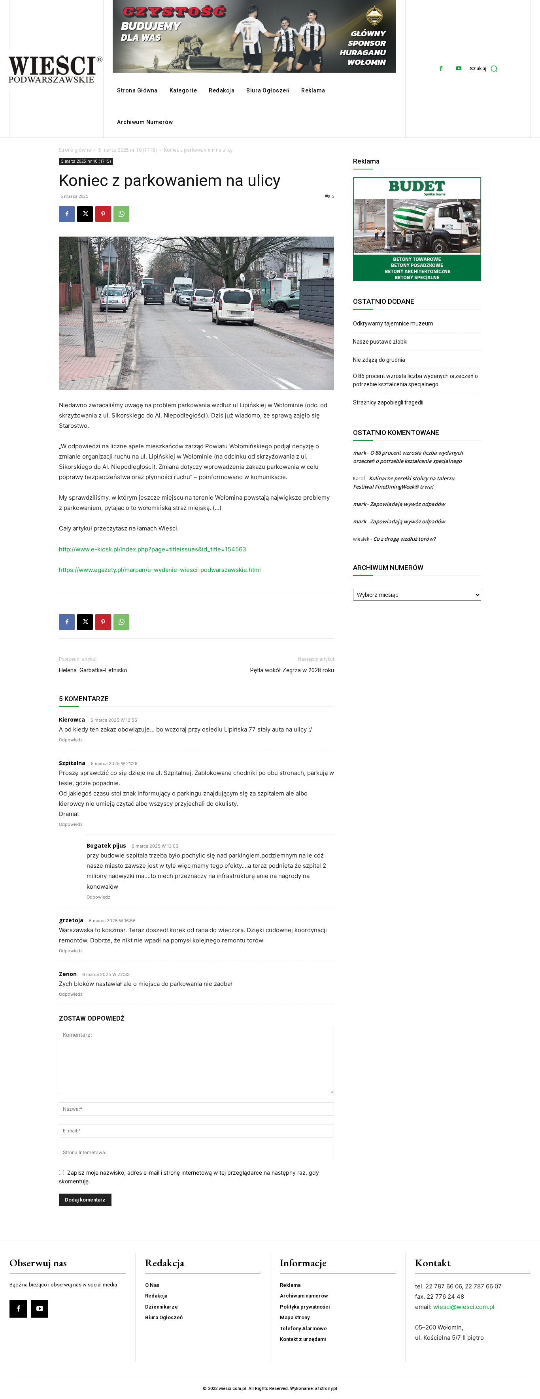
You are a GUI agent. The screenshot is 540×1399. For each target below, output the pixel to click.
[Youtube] (459, 68)
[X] (85, 214)
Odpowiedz (71, 740)
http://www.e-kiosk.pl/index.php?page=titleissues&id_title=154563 (152, 549)
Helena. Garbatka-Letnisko (93, 670)
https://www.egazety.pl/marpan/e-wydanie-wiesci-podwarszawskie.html (160, 570)
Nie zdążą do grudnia (379, 360)
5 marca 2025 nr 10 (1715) (127, 150)
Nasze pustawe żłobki (380, 341)
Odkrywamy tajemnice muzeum (393, 323)
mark (359, 452)
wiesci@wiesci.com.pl (464, 1307)
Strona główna (75, 150)
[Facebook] (441, 68)
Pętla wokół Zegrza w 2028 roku (292, 670)
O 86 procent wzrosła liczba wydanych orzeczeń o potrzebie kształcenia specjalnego (415, 380)
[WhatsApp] (121, 214)
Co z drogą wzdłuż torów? (405, 538)
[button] (486, 68)
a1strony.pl (326, 1388)
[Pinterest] (103, 214)
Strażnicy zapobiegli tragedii (388, 402)
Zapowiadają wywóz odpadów (407, 504)
